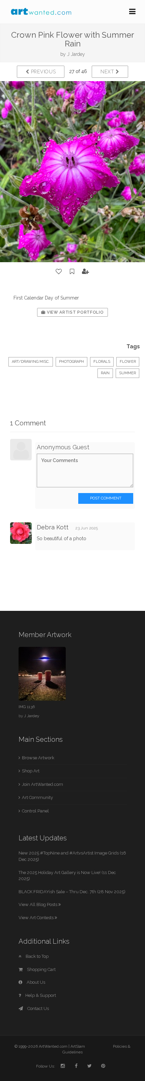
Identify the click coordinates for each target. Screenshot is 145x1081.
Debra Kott (52, 527)
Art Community (37, 797)
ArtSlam (77, 1046)
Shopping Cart (41, 969)
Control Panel (35, 810)
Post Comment (105, 498)
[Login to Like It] (59, 272)
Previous (42, 71)
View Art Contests (37, 917)
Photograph (71, 361)
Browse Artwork (38, 757)
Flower (128, 361)
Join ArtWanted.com (42, 784)
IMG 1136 (27, 706)
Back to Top (37, 956)
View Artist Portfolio (75, 312)
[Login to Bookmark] (72, 272)
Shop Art (30, 770)
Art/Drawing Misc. (31, 361)
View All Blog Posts (38, 904)
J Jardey (76, 54)
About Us (35, 982)
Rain (105, 373)
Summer (127, 373)
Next (108, 71)
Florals (101, 361)
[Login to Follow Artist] (86, 272)
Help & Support (40, 995)
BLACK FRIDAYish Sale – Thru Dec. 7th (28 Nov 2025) (72, 891)
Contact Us (37, 1008)
